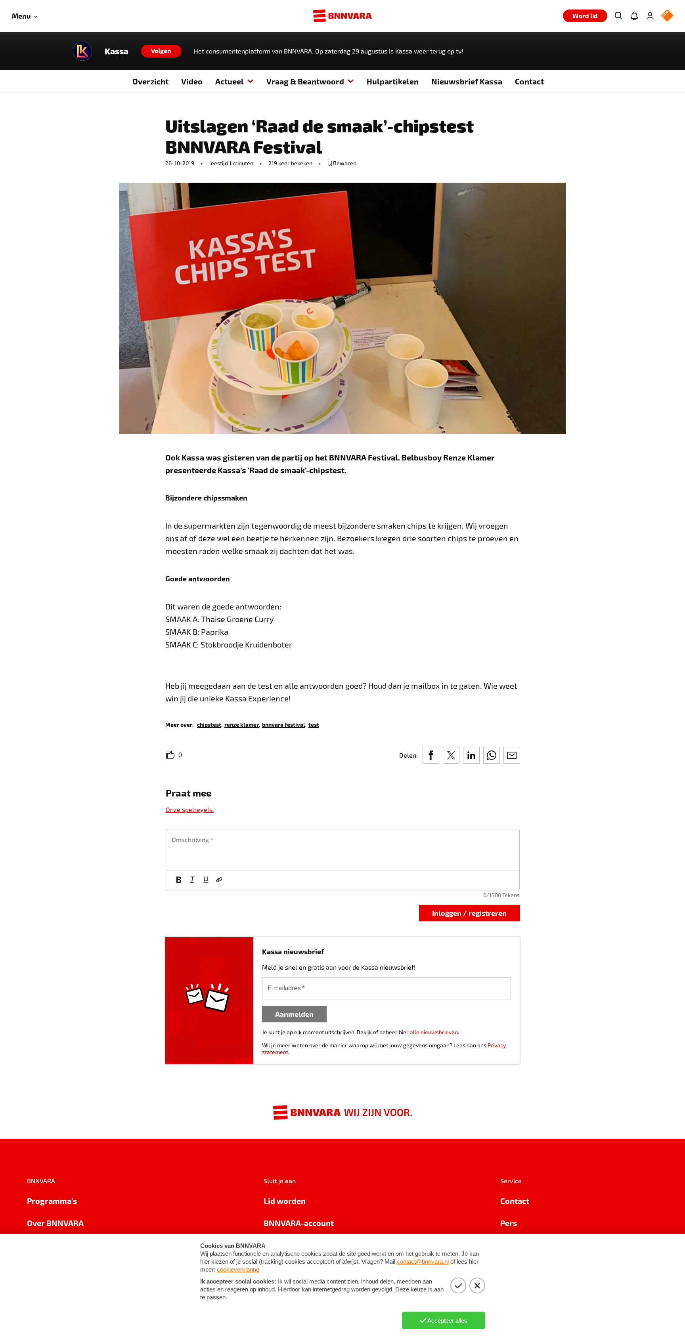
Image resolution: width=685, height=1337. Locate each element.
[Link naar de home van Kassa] (82, 51)
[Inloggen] (650, 16)
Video (192, 81)
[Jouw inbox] (634, 15)
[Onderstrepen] (205, 880)
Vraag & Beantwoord (305, 81)
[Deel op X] (451, 755)
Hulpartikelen (393, 81)
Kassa (116, 51)
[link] (209, 724)
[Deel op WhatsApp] (491, 755)
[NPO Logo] (667, 16)
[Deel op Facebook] (431, 755)
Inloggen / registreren (469, 913)
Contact (529, 81)
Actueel (229, 81)
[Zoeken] (618, 16)
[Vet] (178, 880)
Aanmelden (294, 1014)
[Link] (219, 880)
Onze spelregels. (190, 809)
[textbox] (342, 850)
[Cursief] (192, 880)
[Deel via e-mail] (512, 755)
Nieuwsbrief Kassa (466, 81)
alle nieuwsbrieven (434, 1032)
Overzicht (150, 81)
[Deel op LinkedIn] (471, 755)
